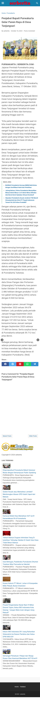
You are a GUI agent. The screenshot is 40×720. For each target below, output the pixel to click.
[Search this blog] (37, 3)
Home (17, 687)
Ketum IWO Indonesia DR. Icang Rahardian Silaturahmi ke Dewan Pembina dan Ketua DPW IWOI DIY (19, 634)
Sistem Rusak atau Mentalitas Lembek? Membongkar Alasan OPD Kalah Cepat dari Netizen (19, 494)
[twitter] (12, 364)
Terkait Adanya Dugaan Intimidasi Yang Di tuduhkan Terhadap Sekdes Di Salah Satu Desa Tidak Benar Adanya (20, 540)
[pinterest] (20, 364)
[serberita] (20, 3)
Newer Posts (7, 436)
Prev (2, 340)
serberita (22, 694)
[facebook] (5, 364)
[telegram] (34, 364)
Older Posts (33, 436)
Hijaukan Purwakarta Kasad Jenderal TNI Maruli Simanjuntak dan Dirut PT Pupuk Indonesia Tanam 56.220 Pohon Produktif (21, 200)
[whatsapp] (27, 364)
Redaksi (22, 687)
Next (38, 340)
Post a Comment (29, 31)
